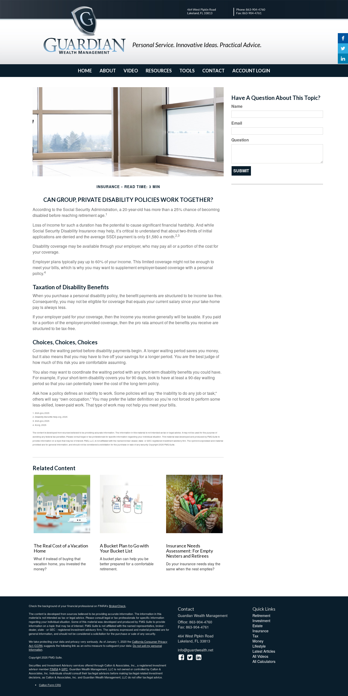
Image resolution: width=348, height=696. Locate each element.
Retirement (261, 615)
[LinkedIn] (343, 59)
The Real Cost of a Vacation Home (61, 548)
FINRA (54, 669)
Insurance (260, 630)
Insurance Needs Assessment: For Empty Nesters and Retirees (189, 551)
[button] (108, 70)
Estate (257, 625)
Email (236, 123)
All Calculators (263, 661)
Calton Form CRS (50, 685)
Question (240, 140)
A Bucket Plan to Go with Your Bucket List (124, 548)
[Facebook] (343, 38)
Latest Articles (263, 651)
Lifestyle (259, 646)
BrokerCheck (117, 606)
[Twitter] (343, 48)
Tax (255, 635)
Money (257, 641)
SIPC (64, 669)
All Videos (260, 656)
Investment (261, 620)
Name (237, 106)
